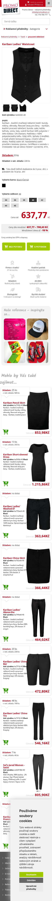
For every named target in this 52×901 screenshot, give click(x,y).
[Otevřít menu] (48, 3)
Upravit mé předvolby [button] (31, 887)
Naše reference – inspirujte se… (24, 312)
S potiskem (40, 247)
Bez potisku (15, 247)
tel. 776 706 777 (41, 14)
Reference (9, 884)
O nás (7, 873)
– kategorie (23, 28)
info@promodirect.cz (40, 12)
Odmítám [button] (31, 880)
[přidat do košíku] (6, 432)
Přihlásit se (39, 4)
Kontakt (9, 895)
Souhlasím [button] (31, 874)
